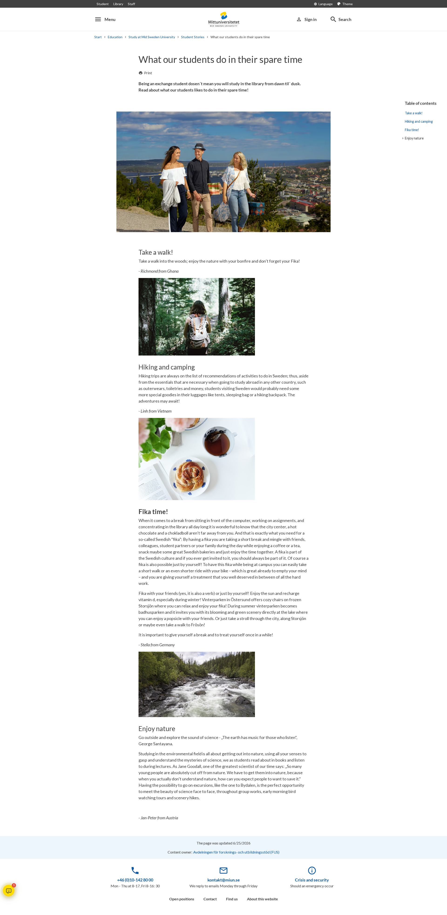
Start (98, 37)
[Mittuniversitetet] (223, 19)
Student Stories (192, 37)
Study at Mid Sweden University (152, 37)
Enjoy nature (414, 138)
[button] (8, 890)
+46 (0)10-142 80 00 (135, 879)
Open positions (181, 899)
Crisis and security (312, 879)
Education (115, 37)
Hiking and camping (419, 121)
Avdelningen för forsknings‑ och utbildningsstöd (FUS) (236, 852)
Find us (232, 899)
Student (103, 4)
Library (118, 4)
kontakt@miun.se (223, 879)
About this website (262, 899)
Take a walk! (414, 113)
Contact (210, 899)
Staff (131, 4)
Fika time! (412, 130)
